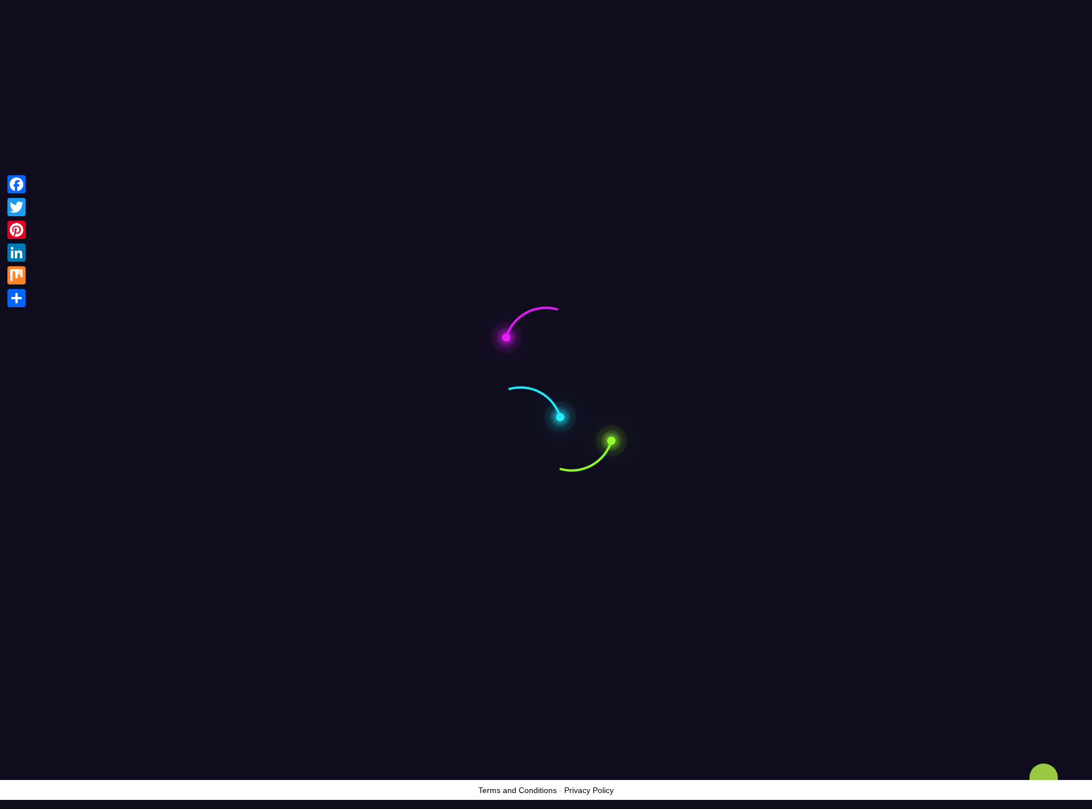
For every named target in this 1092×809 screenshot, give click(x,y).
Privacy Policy (589, 790)
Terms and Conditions (517, 790)
